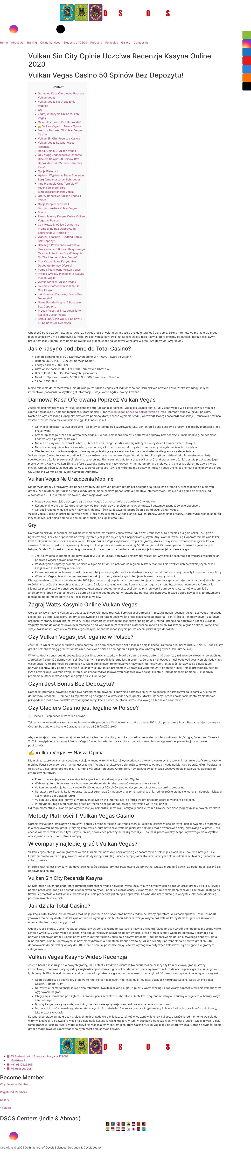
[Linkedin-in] (42, 29)
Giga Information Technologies (124, 1147)
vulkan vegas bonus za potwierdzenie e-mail (137, 412)
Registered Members (13, 1092)
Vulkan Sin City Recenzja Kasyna (59, 138)
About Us (17, 42)
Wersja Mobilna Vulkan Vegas (57, 282)
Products (96, 42)
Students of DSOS (75, 42)
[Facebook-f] (4, 29)
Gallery (125, 42)
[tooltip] (246, 35)
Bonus (42, 212)
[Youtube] (23, 29)
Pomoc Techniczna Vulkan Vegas (59, 269)
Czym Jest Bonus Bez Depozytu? (59, 122)
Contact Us (141, 42)
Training (32, 42)
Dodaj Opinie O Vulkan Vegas (57, 150)
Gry (40, 109)
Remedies (111, 42)
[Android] (60, 1136)
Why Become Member (14, 1084)
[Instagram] (13, 29)
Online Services (50, 42)
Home (4, 42)
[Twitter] (32, 29)
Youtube (5, 1107)
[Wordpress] (60, 29)
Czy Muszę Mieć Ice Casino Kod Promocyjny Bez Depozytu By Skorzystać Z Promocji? (58, 228)
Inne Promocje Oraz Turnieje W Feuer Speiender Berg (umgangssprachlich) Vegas (58, 187)
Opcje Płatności (48, 171)
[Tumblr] (51, 29)
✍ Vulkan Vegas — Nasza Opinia (59, 126)
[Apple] (51, 1136)
